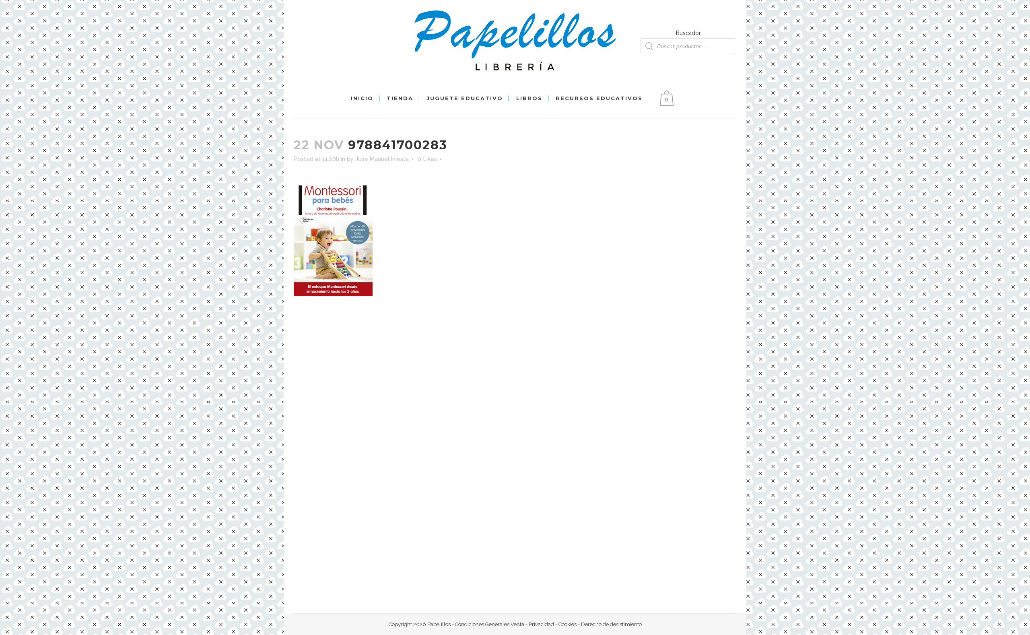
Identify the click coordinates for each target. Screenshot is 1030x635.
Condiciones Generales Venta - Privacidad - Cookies (516, 624)
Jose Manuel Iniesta (382, 159)
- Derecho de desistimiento (609, 624)
